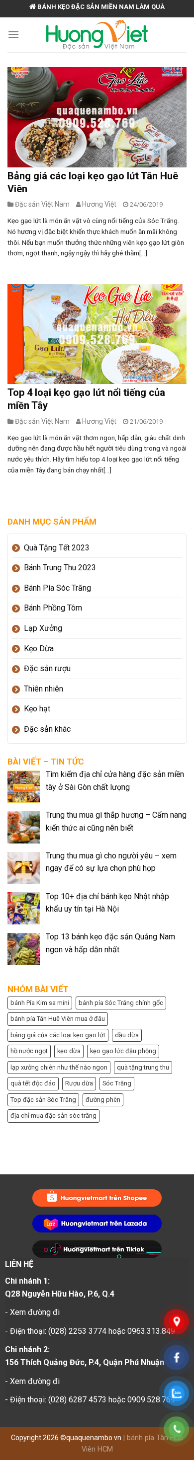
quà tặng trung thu (143, 1067)
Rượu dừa (79, 1083)
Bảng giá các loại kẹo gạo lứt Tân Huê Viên (92, 182)
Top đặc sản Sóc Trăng (43, 1099)
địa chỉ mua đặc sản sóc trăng (53, 1115)
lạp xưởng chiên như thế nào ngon (58, 1067)
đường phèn (103, 1099)
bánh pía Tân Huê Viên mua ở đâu (57, 1018)
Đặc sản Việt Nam (42, 204)
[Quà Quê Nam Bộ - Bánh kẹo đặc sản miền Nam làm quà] (97, 34)
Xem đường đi (35, 1312)
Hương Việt (99, 204)
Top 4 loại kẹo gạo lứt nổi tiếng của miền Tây (86, 398)
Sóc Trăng (116, 1083)
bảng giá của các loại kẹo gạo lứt (57, 1035)
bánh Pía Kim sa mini (39, 1002)
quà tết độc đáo (33, 1083)
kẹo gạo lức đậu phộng (123, 1051)
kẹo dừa (69, 1051)
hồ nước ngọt (29, 1051)
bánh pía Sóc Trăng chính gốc (121, 1002)
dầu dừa (127, 1035)
